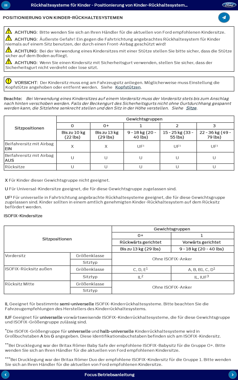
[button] (5, 5)
